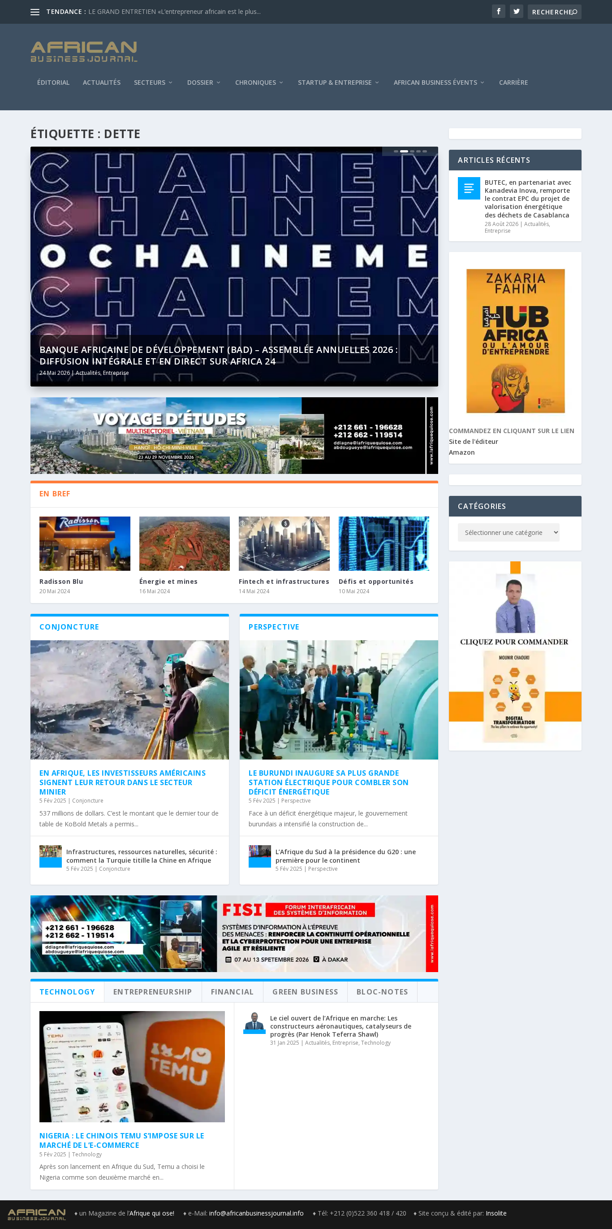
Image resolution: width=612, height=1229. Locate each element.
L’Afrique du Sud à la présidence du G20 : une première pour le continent (346, 855)
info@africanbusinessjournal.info (256, 1213)
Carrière (513, 83)
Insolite (496, 1213)
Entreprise (116, 373)
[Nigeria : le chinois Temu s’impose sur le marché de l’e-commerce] (132, 1066)
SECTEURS (149, 83)
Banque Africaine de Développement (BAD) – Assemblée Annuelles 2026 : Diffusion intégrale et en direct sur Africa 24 (218, 355)
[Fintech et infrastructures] (284, 544)
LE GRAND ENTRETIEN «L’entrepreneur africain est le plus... (174, 11)
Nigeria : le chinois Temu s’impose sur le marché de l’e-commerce (121, 1140)
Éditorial (53, 83)
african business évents (435, 83)
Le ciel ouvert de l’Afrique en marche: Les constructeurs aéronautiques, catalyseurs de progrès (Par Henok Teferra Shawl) (340, 1026)
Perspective (296, 800)
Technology (87, 1154)
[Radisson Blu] (84, 544)
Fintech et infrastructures (284, 581)
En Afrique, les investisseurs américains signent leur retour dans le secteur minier (122, 782)
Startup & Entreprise (335, 83)
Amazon (462, 452)
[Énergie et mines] (184, 544)
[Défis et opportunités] (384, 544)
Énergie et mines (168, 581)
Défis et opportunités (376, 581)
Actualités (102, 83)
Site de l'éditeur (473, 441)
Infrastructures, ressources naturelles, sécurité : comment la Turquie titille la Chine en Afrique (141, 855)
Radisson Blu (61, 581)
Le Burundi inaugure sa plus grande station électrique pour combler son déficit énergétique (329, 782)
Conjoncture (87, 800)
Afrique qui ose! (152, 1213)
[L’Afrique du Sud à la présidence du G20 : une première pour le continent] (260, 856)
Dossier (200, 83)
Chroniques (255, 83)
